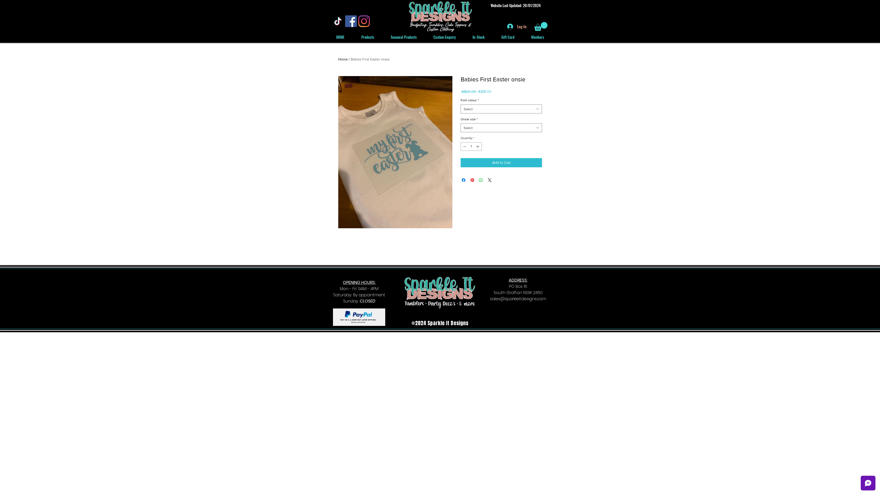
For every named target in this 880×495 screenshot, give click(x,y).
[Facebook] (351, 21)
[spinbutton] (471, 147)
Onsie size (469, 119)
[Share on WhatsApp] (481, 180)
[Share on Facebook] (463, 180)
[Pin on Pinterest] (472, 180)
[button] (540, 26)
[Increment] (478, 147)
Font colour (470, 100)
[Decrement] (464, 147)
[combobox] (501, 108)
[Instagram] (364, 21)
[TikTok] (338, 21)
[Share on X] (489, 180)
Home (343, 59)
